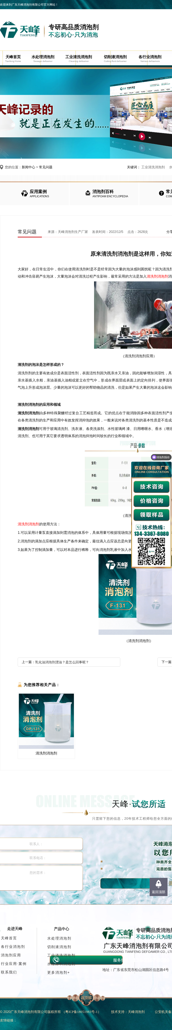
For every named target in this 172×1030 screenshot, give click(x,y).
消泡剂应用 (11, 955)
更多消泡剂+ (58, 972)
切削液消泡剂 (59, 947)
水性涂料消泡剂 (61, 964)
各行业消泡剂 (13, 947)
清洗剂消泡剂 (157, 276)
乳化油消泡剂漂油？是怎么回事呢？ (62, 662)
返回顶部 (158, 892)
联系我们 (9, 972)
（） (81, 1012)
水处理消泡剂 (59, 938)
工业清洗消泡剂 (153, 167)
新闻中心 (28, 167)
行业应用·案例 (14, 964)
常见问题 (45, 167)
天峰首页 (9, 938)
